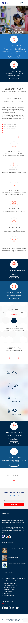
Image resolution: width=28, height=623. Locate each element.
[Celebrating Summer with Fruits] (4, 550)
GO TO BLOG (14, 358)
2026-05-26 (10, 558)
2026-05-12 (10, 566)
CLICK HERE (14, 78)
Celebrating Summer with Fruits (15, 548)
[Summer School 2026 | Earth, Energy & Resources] (4, 565)
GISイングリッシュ (14, 56)
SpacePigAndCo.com (14, 620)
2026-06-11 (10, 550)
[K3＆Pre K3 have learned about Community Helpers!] (4, 558)
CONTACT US (14, 442)
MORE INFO (14, 137)
